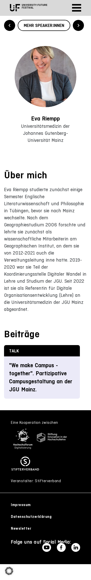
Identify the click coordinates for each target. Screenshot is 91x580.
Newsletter (21, 528)
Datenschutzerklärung (31, 516)
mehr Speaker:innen (44, 25)
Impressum (21, 505)
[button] (9, 571)
